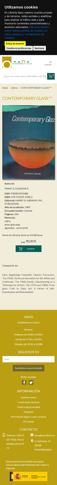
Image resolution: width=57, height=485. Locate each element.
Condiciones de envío (28, 402)
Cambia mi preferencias (19, 48)
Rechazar (39, 48)
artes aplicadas (12, 224)
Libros (14, 87)
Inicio (5, 87)
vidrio (8, 221)
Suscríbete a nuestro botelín (28, 368)
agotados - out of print (16, 227)
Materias (28, 411)
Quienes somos (28, 397)
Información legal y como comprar (28, 416)
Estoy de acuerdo (15, 43)
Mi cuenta (28, 421)
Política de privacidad (28, 407)
